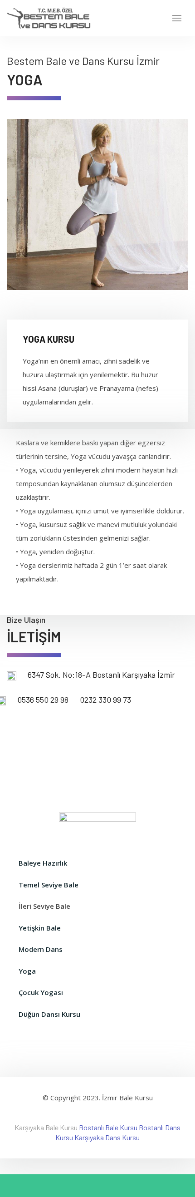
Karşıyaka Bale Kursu (46, 1127)
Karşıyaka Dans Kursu (107, 1137)
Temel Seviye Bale (48, 884)
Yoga (27, 970)
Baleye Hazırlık (43, 862)
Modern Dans (41, 949)
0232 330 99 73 (105, 699)
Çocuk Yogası (41, 992)
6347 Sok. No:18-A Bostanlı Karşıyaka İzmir (101, 675)
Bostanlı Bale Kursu (108, 1127)
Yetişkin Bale (40, 927)
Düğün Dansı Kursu (49, 1014)
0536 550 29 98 (42, 699)
